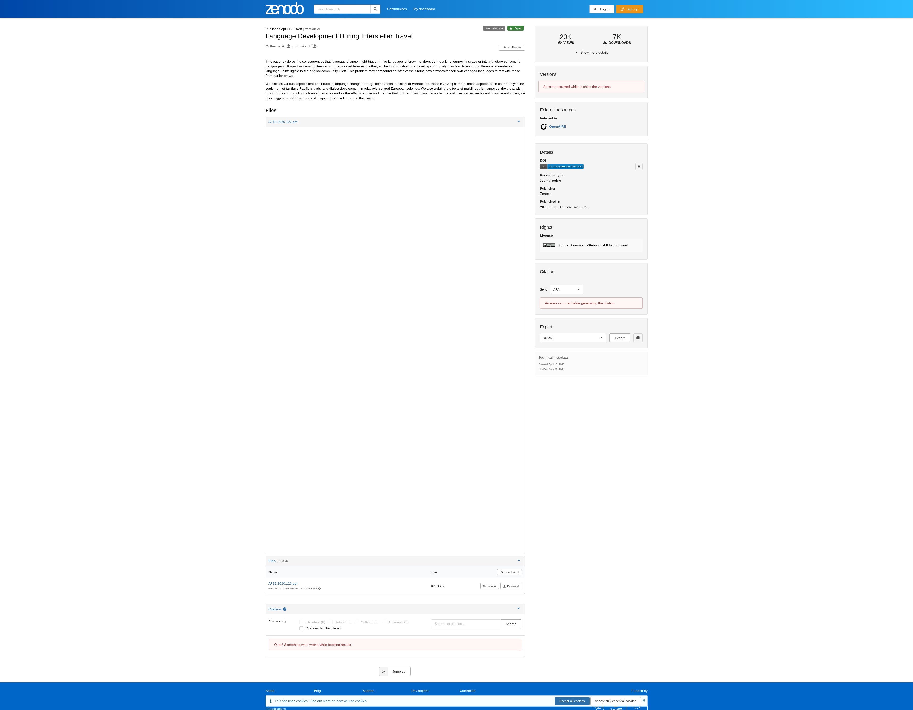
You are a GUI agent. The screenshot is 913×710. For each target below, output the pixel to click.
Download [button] (513, 586)
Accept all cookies (572, 701)
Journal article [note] (494, 28)
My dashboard (424, 9)
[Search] (375, 9)
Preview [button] (491, 586)
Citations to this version (324, 628)
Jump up (399, 671)
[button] (395, 122)
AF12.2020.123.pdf (282, 583)
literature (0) (315, 622)
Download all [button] (511, 572)
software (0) (370, 622)
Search (511, 624)
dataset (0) (343, 622)
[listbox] (566, 289)
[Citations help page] (285, 609)
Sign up (632, 9)
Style (543, 289)
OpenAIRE (557, 126)
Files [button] (278, 561)
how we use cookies (351, 701)
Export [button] (620, 338)
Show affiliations (512, 47)
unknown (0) (398, 622)
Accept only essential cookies (615, 701)
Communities (397, 9)
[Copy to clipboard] (638, 166)
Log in (604, 9)
